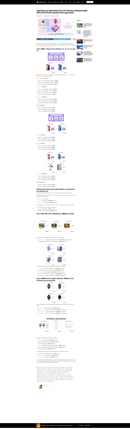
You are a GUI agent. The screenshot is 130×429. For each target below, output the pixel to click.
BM (52, 2)
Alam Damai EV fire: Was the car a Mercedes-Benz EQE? (88, 40)
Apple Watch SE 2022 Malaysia (63, 371)
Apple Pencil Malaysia (52, 370)
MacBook (42, 46)
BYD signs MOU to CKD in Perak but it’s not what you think (88, 46)
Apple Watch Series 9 (42, 309)
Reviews (61, 2)
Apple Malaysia (39, 370)
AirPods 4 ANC (41, 202)
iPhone (39, 46)
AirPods (40, 367)
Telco (70, 2)
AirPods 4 (40, 200)
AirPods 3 (40, 345)
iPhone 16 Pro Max (40, 379)
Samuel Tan (46, 385)
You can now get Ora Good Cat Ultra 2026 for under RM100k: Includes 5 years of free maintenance (88, 53)
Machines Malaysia (51, 381)
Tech (66, 2)
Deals (58, 2)
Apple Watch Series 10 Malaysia (51, 373)
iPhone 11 (42, 76)
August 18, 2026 (86, 28)
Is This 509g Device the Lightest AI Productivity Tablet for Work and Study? (88, 25)
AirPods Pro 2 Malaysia (57, 368)
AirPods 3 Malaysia (50, 367)
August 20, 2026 (86, 61)
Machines (58, 43)
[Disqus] (56, 406)
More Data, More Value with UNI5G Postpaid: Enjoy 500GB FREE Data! (88, 59)
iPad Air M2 (40, 268)
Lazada (38, 361)
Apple (63, 368)
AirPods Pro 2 (41, 340)
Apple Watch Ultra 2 (41, 313)
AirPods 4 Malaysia (62, 367)
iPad (45, 46)
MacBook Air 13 (62, 379)
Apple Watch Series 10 (42, 311)
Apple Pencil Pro (41, 357)
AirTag (41, 198)
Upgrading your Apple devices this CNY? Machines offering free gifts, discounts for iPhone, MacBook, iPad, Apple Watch (88, 33)
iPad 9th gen (39, 376)
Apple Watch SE (41, 308)
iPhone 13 (38, 173)
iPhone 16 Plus (39, 96)
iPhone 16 (68, 74)
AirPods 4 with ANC (69, 367)
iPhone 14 (38, 143)
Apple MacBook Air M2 (68, 368)
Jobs (82, 2)
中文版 (49, 2)
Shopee (72, 359)
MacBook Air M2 (69, 379)
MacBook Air (43, 239)
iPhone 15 (38, 134)
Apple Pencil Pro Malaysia (67, 370)
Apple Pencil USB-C (42, 355)
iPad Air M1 (40, 272)
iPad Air (43, 376)
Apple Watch (52, 46)
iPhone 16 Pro (39, 86)
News (55, 2)
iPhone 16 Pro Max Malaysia (49, 379)
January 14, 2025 (86, 37)
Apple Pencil (45, 370)
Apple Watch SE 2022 (53, 371)
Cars (74, 2)
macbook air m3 (39, 381)
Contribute (78, 2)
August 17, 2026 (86, 43)
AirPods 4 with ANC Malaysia (42, 368)
